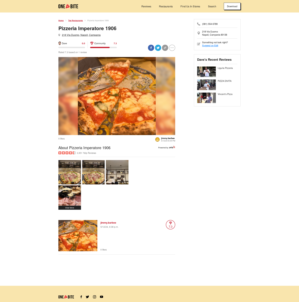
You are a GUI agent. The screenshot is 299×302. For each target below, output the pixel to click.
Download (232, 6)
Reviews (146, 6)
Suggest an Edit (210, 45)
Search (212, 6)
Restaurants (166, 6)
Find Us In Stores (190, 6)
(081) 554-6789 (210, 23)
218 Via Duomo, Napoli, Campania (81, 35)
